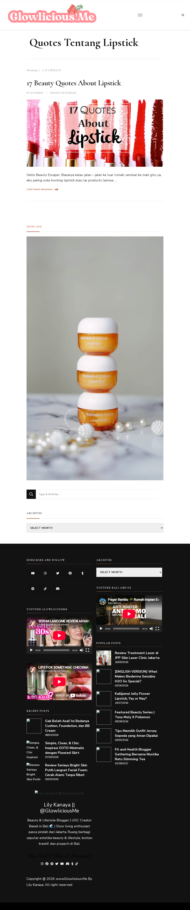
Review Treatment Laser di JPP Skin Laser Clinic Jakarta (137, 655)
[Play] (31, 650)
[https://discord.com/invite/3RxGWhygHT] (57, 589)
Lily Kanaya (36, 92)
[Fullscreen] (87, 650)
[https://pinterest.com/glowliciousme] (33, 589)
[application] (59, 635)
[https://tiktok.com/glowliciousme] (45, 589)
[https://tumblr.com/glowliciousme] (82, 573)
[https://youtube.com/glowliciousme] (33, 573)
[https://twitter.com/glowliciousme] (57, 573)
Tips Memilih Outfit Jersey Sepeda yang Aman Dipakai (136, 733)
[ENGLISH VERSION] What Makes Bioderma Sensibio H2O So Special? (136, 676)
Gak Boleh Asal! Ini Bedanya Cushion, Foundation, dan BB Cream (67, 726)
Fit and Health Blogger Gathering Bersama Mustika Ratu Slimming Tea (137, 754)
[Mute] (81, 650)
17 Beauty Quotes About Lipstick (74, 82)
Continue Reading (40, 189)
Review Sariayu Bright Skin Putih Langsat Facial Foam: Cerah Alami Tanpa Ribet (66, 770)
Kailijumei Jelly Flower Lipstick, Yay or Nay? (132, 696)
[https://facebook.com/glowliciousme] (70, 573)
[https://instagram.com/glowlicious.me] (45, 573)
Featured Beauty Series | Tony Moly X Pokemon (135, 714)
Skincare (34, 226)
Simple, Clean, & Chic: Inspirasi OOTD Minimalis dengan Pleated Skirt (64, 748)
